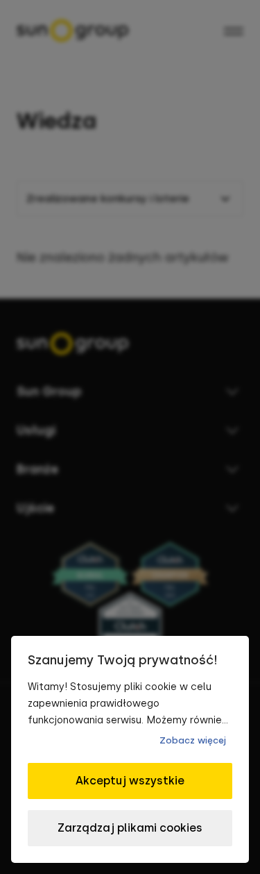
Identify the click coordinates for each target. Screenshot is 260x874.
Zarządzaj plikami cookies (130, 827)
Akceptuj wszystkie (130, 780)
